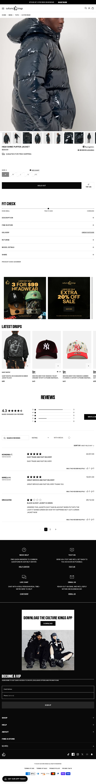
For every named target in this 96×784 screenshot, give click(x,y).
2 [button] (50, 529)
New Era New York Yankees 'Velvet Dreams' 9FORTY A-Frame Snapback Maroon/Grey (45, 377)
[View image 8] (68, 138)
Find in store (7, 225)
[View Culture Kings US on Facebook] (73, 754)
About (5, 731)
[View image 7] (58, 138)
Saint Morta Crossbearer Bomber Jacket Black (15, 377)
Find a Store (8, 738)
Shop (4, 717)
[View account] (89, 8)
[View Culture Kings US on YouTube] (87, 754)
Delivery (48, 232)
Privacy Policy (54, 768)
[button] (92, 8)
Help (4, 724)
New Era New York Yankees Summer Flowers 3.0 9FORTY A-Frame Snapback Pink (77, 377)
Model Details (8, 247)
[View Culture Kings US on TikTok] (68, 754)
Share (4, 254)
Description (7, 218)
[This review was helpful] (87, 468)
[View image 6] (48, 138)
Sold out (42, 185)
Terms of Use (29, 768)
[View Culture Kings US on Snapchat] (91, 754)
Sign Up (48, 705)
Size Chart (35, 170)
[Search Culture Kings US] (85, 8)
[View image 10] (89, 138)
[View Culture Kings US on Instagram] (77, 754)
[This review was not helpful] (91, 468)
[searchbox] (17, 438)
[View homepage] (14, 8)
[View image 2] (6, 138)
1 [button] (45, 529)
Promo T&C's (67, 768)
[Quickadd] (27, 366)
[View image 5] (37, 138)
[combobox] (84, 445)
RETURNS (5, 240)
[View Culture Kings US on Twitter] (82, 754)
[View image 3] (17, 138)
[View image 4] (27, 138)
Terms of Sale (41, 768)
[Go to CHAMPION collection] (88, 147)
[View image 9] (78, 138)
